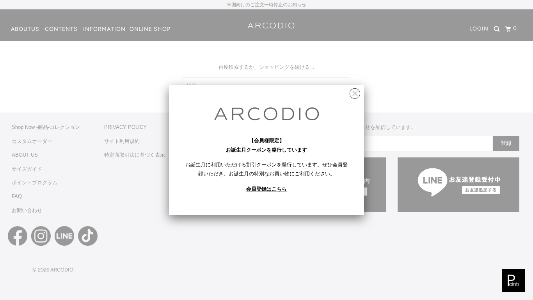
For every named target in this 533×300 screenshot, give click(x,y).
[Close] (355, 92)
